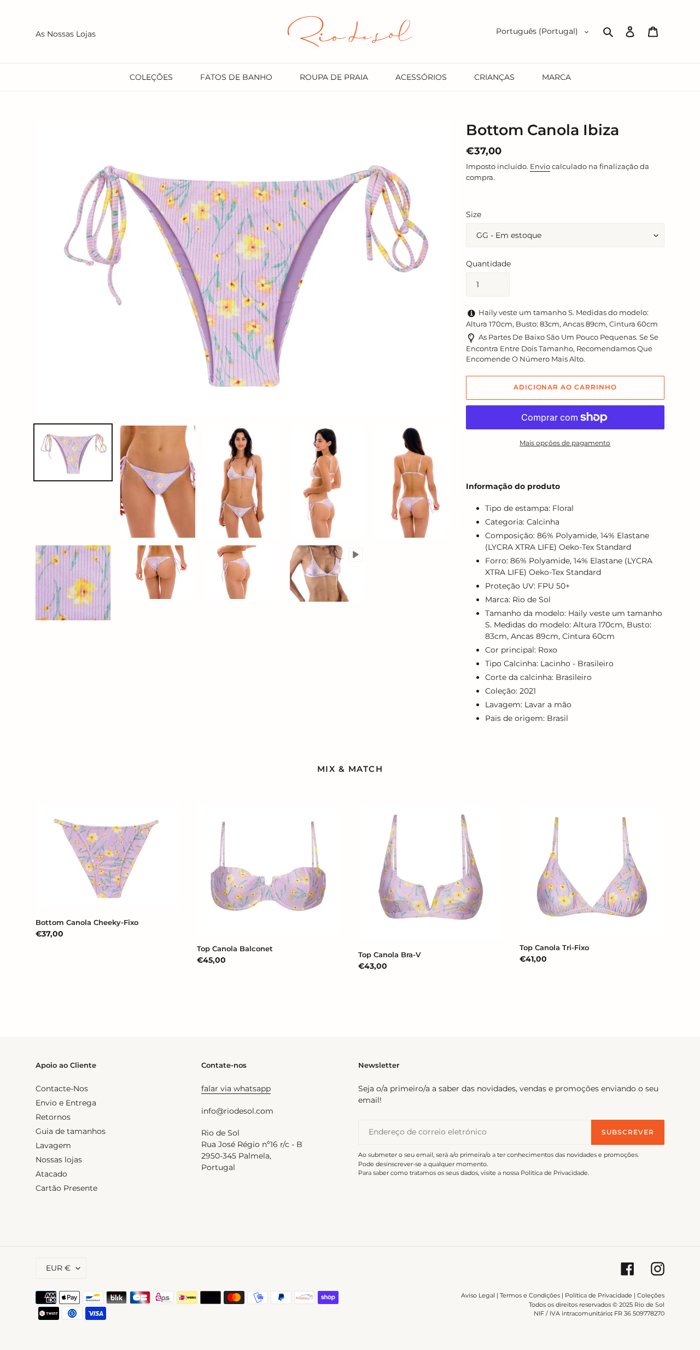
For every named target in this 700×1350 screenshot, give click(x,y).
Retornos (53, 1117)
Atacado (51, 1174)
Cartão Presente (66, 1188)
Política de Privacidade (598, 1295)
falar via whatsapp (236, 1088)
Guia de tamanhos (71, 1131)
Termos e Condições (530, 1295)
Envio (540, 166)
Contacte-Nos (62, 1088)
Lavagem (53, 1145)
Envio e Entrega (66, 1103)
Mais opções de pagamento (565, 443)
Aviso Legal (478, 1295)
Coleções (650, 1295)
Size (473, 214)
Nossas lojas (59, 1160)
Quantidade (488, 264)
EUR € (58, 1268)
